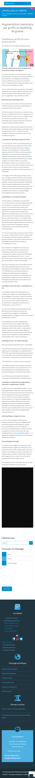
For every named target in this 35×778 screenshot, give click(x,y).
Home (3, 13)
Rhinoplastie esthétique (9, 673)
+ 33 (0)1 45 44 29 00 (11, 618)
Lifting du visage (7, 678)
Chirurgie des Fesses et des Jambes (16, 13)
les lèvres (13, 431)
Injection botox (6, 691)
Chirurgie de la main (9, 650)
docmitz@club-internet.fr (12, 620)
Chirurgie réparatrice (9, 647)
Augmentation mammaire (9, 669)
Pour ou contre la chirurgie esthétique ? (14, 709)
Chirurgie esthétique (9, 645)
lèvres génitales (19, 433)
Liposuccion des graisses (9, 687)
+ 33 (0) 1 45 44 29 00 (13, 751)
